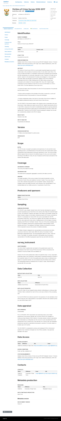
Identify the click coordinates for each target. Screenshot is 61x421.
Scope (6, 37)
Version (6, 34)
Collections (26, 2)
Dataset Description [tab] (8, 28)
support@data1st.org (52, 345)
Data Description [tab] (18, 28)
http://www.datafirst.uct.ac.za (40, 345)
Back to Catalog (8, 411)
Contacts (7, 59)
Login (56, 2)
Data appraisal (8, 54)
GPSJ (11, 5)
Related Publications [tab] (44, 28)
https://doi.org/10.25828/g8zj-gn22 (25, 65)
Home (4, 5)
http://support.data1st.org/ (51, 373)
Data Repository (18, 2)
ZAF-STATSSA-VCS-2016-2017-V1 (19, 5)
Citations (33, 2)
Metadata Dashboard (40, 2)
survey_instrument (9, 49)
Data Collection (8, 51)
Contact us (49, 2)
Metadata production (9, 61)
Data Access (7, 56)
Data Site (7, 5)
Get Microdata (30, 11)
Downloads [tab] (26, 28)
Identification (7, 32)
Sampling (7, 46)
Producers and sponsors (8, 43)
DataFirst (6, 1)
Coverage (7, 39)
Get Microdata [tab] (34, 28)
